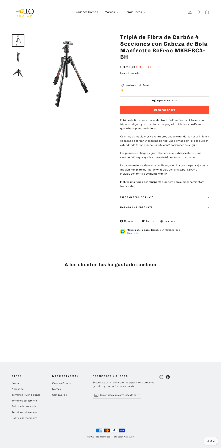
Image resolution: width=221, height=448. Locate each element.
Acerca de (18, 389)
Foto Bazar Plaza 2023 (123, 437)
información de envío (137, 197)
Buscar (16, 383)
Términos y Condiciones (26, 394)
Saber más (132, 233)
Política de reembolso (24, 406)
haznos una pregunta (136, 207)
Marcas (110, 12)
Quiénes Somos (87, 12)
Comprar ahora (164, 109)
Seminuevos (134, 12)
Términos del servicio (24, 400)
